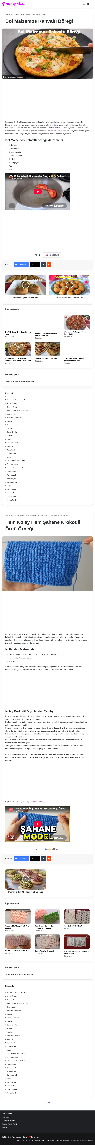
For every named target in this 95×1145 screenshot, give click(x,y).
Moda (9, 457)
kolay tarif (53, 125)
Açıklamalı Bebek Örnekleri (17, 400)
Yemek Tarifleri (20, 14)
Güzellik (10, 436)
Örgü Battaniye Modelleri (16, 461)
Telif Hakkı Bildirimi (8, 1120)
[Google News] (52, 255)
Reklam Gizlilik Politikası (10, 1124)
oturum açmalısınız (27, 382)
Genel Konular (12, 432)
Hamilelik (10, 439)
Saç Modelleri (12, 482)
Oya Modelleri (12, 471)
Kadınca (10, 446)
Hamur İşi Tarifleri (13, 443)
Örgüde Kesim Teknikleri (16, 468)
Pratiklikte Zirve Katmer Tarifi (46, 358)
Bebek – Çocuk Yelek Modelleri (18, 410)
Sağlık (9, 486)
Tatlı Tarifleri (11, 493)
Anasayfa (10, 14)
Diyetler (9, 428)
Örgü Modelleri (12, 464)
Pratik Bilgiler (11, 478)
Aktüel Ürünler (12, 403)
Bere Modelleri (12, 414)
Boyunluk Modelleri (14, 418)
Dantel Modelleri (13, 425)
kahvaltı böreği (55, 131)
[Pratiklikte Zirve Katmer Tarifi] (47, 349)
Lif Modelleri (11, 453)
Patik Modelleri (12, 475)
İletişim (4, 1128)
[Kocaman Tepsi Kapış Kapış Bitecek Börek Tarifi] (47, 323)
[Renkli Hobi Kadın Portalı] (14, 4)
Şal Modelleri (11, 489)
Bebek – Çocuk (12, 407)
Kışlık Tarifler (11, 450)
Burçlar (9, 421)
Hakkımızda (6, 1117)
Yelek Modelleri (12, 496)
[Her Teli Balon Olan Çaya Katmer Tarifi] (18, 322)
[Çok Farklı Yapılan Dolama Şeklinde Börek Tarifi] (77, 349)
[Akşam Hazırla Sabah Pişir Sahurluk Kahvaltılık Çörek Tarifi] (18, 349)
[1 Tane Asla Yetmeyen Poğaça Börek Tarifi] (77, 322)
